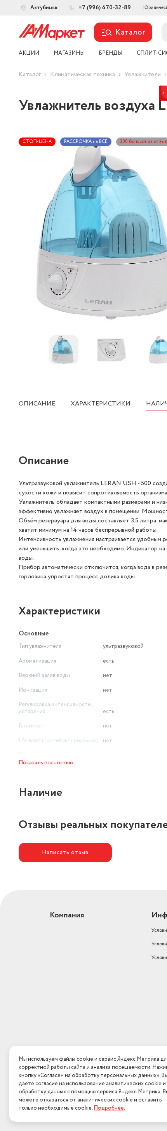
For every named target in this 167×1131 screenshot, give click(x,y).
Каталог (30, 74)
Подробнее (109, 1108)
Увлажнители (142, 74)
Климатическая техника (82, 74)
